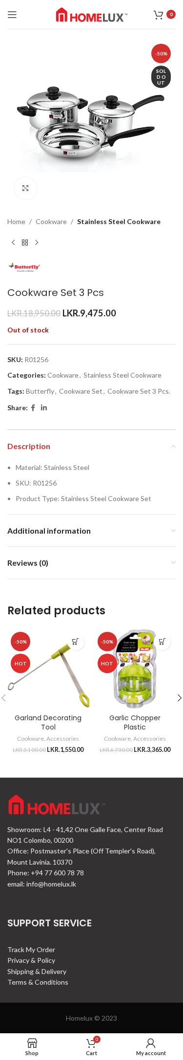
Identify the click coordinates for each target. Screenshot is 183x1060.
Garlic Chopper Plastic (135, 722)
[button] (75, 641)
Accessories (62, 738)
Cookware (51, 221)
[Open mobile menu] (12, 14)
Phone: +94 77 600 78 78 (45, 873)
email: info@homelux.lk (41, 884)
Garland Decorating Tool (48, 722)
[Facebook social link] (33, 408)
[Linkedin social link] (44, 408)
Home (16, 221)
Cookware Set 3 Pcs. (138, 391)
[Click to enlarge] (26, 188)
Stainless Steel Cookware (119, 221)
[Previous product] (13, 242)
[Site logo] (91, 13)
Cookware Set (80, 391)
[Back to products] (25, 242)
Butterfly (40, 391)
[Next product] (36, 242)
